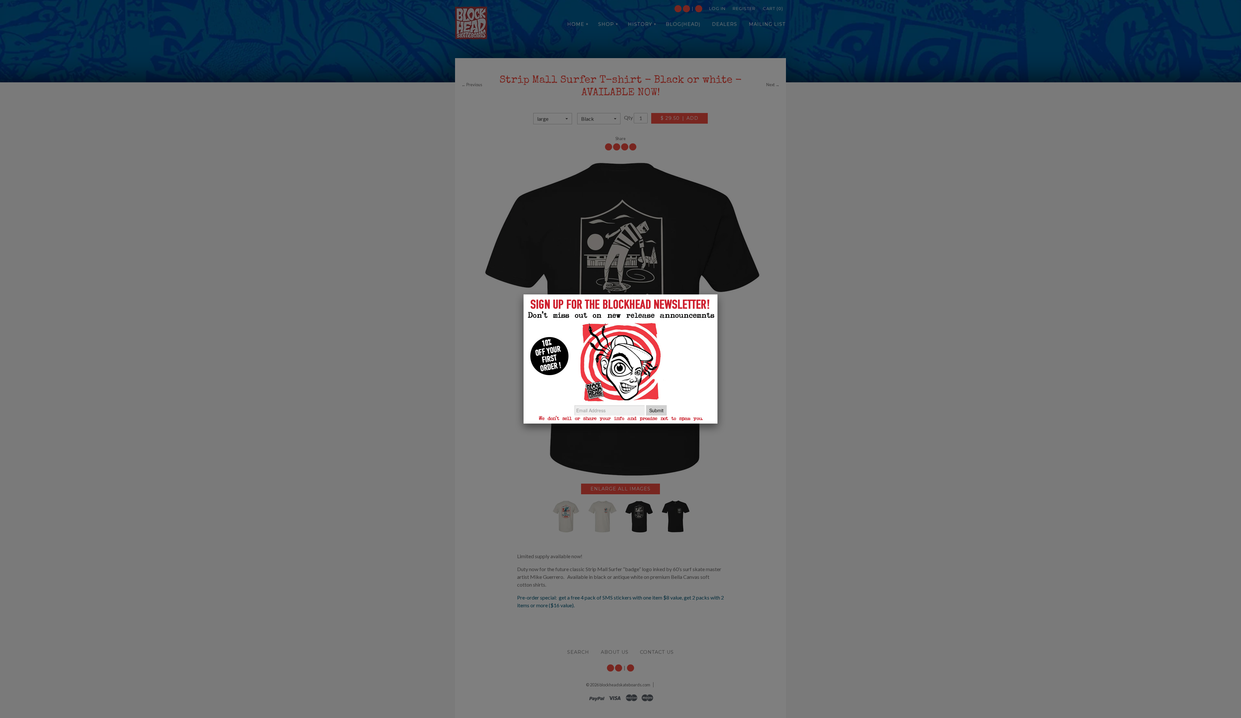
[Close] (717, 294)
